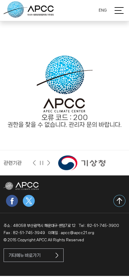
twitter (29, 201)
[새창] (81, 163)
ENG (103, 10)
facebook (12, 201)
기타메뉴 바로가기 (24, 255)
